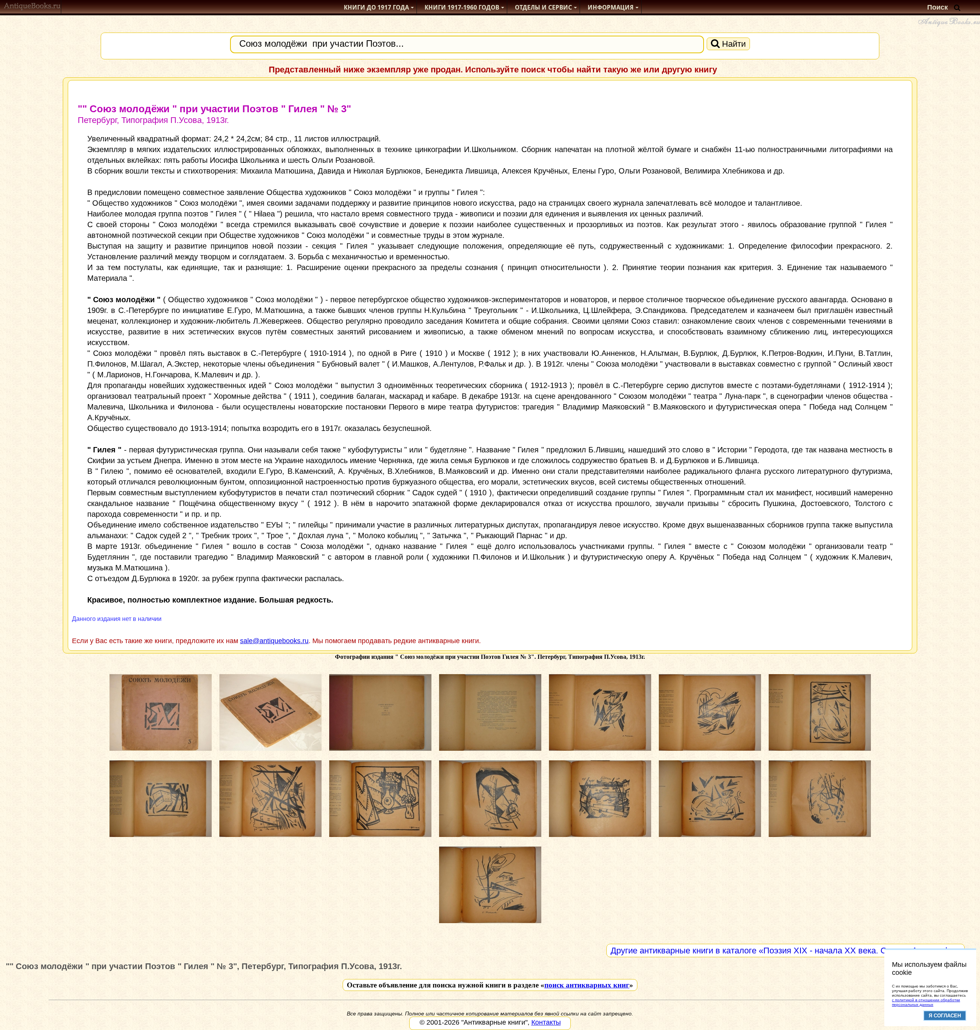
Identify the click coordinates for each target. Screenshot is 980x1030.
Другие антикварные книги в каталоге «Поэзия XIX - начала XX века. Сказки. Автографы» (785, 950)
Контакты (546, 1022)
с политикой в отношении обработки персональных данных (926, 1002)
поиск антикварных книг (586, 985)
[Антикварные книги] (32, 7)
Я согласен (945, 1016)
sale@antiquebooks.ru (274, 641)
